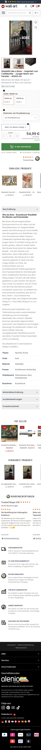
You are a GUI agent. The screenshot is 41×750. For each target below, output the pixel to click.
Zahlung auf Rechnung (18, 621)
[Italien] (9, 721)
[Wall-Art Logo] (9, 6)
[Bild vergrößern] (35, 27)
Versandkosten (15, 548)
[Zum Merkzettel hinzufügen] (35, 22)
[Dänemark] (16, 721)
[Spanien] (22, 721)
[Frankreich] (6, 721)
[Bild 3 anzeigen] (30, 63)
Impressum (11, 645)
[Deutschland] (2, 721)
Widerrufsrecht (21, 648)
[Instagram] (3, 707)
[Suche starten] (30, 13)
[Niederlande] (12, 721)
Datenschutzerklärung (25, 645)
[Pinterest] (8, 707)
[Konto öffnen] (26, 6)
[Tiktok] (18, 707)
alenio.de (4, 686)
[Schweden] (25, 721)
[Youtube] (13, 707)
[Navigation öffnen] (3, 12)
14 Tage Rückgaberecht (18, 561)
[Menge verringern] (3, 136)
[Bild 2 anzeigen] (18, 63)
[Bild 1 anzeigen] (6, 63)
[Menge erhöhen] (17, 136)
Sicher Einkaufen (15, 574)
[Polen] (29, 721)
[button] (20, 37)
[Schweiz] (19, 721)
